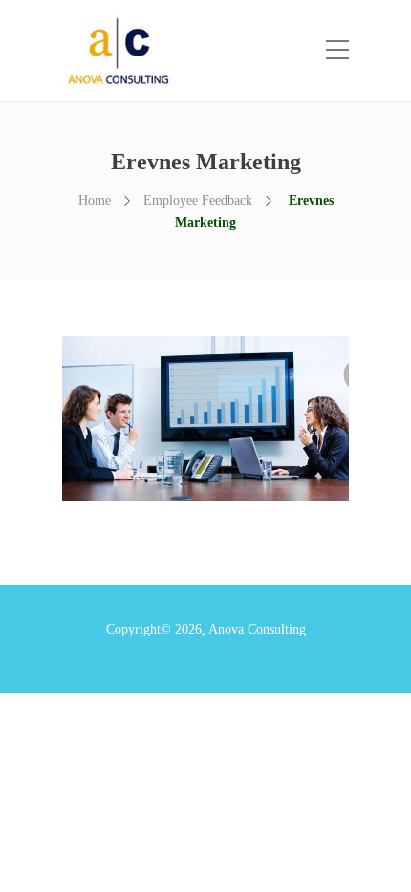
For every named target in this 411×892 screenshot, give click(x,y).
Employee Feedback (197, 200)
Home (94, 200)
